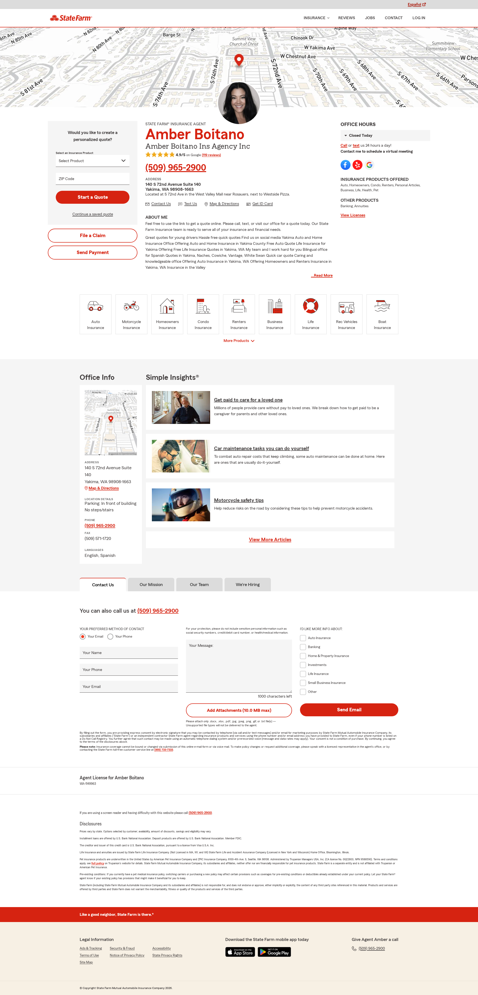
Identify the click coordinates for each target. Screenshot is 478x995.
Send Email (349, 709)
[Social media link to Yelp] (357, 165)
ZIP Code (66, 179)
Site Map (86, 962)
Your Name (92, 653)
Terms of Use (89, 955)
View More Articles (270, 539)
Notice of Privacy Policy (127, 955)
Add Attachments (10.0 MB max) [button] (239, 710)
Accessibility (161, 948)
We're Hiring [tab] (248, 584)
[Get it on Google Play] (274, 952)
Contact (394, 18)
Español (414, 4)
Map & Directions (104, 488)
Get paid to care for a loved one (248, 400)
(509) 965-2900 (175, 167)
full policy (97, 863)
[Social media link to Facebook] (346, 165)
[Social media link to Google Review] (369, 165)
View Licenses (353, 215)
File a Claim (93, 235)
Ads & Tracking (91, 948)
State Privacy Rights (167, 955)
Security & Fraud (122, 948)
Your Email (95, 636)
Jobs (370, 18)
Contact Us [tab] (103, 585)
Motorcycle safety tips (239, 500)
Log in (419, 18)
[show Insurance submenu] (327, 18)
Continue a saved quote (92, 214)
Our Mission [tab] (151, 584)
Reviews (346, 18)
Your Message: (201, 646)
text (356, 145)
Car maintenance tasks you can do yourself (261, 448)
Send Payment (93, 252)
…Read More (322, 275)
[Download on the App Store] (240, 952)
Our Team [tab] (199, 584)
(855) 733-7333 (163, 749)
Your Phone (123, 636)
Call (344, 145)
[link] (71, 18)
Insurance (314, 18)
